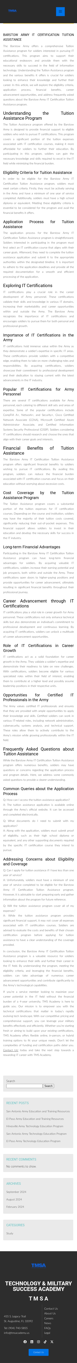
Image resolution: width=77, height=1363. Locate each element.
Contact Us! (10, 1050)
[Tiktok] (45, 1342)
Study (9, 1233)
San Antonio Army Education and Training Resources (38, 1111)
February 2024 (15, 1207)
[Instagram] (38, 1342)
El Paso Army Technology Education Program (33, 1141)
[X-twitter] (52, 1342)
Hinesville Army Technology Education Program (34, 1126)
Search (10, 1081)
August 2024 (14, 1199)
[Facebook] (25, 1342)
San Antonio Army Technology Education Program (36, 1134)
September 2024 (16, 1192)
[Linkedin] (32, 1342)
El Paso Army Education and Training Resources (35, 1119)
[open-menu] (60, 11)
